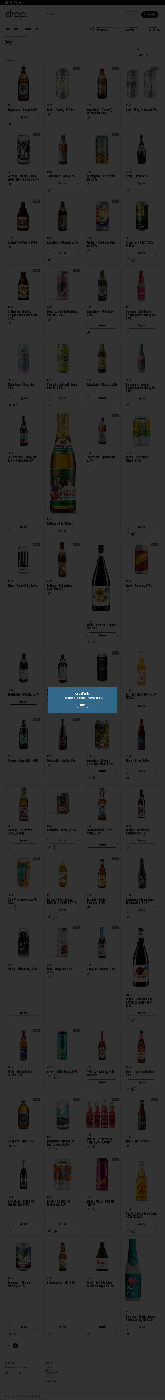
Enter (82, 705)
